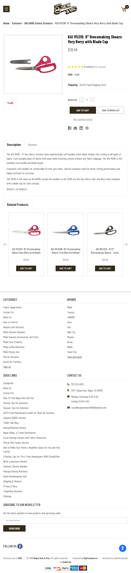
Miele (69, 307)
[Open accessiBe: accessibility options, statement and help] (122, 548)
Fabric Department (12, 307)
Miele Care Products (12, 342)
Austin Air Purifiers (12, 362)
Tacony (70, 312)
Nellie (70, 347)
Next (126, 244)
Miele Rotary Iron (11, 352)
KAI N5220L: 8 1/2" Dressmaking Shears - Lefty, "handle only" (105, 252)
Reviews (32, 144)
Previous (5, 244)
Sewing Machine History (14, 427)
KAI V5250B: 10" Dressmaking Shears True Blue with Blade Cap (65, 252)
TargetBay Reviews (12, 491)
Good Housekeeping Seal (15, 476)
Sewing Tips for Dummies (15, 403)
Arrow (70, 342)
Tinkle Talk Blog (11, 422)
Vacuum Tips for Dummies (16, 408)
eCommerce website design (115, 558)
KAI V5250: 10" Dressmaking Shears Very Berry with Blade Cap (26, 252)
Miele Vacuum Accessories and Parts (21, 337)
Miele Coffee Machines (13, 347)
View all (7, 366)
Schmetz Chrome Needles (15, 466)
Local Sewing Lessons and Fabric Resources (24, 437)
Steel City (72, 352)
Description (14, 144)
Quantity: (73, 99)
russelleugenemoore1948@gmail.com (88, 407)
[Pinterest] (87, 128)
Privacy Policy (10, 486)
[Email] (75, 128)
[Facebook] (69, 128)
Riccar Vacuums (11, 357)
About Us (7, 317)
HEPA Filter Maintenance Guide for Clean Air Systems (28, 413)
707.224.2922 (77, 384)
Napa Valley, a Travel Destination (19, 432)
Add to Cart (26, 268)
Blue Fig (71, 332)
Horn (69, 322)
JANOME (71, 317)
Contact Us (8, 312)
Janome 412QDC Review (14, 417)
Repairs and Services (13, 327)
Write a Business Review (15, 461)
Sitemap (7, 496)
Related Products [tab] (17, 204)
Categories (8, 383)
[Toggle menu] (6, 9)
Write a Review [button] (99, 66)
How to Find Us (10, 322)
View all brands (74, 357)
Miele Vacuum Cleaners (14, 332)
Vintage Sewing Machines (15, 471)
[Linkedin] (81, 128)
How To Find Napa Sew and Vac (18, 398)
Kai (69, 327)
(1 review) (88, 66)
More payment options (82, 119)
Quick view (26, 230)
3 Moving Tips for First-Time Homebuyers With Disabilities (31, 456)
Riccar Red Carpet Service (16, 442)
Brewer (70, 337)
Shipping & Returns (12, 481)
